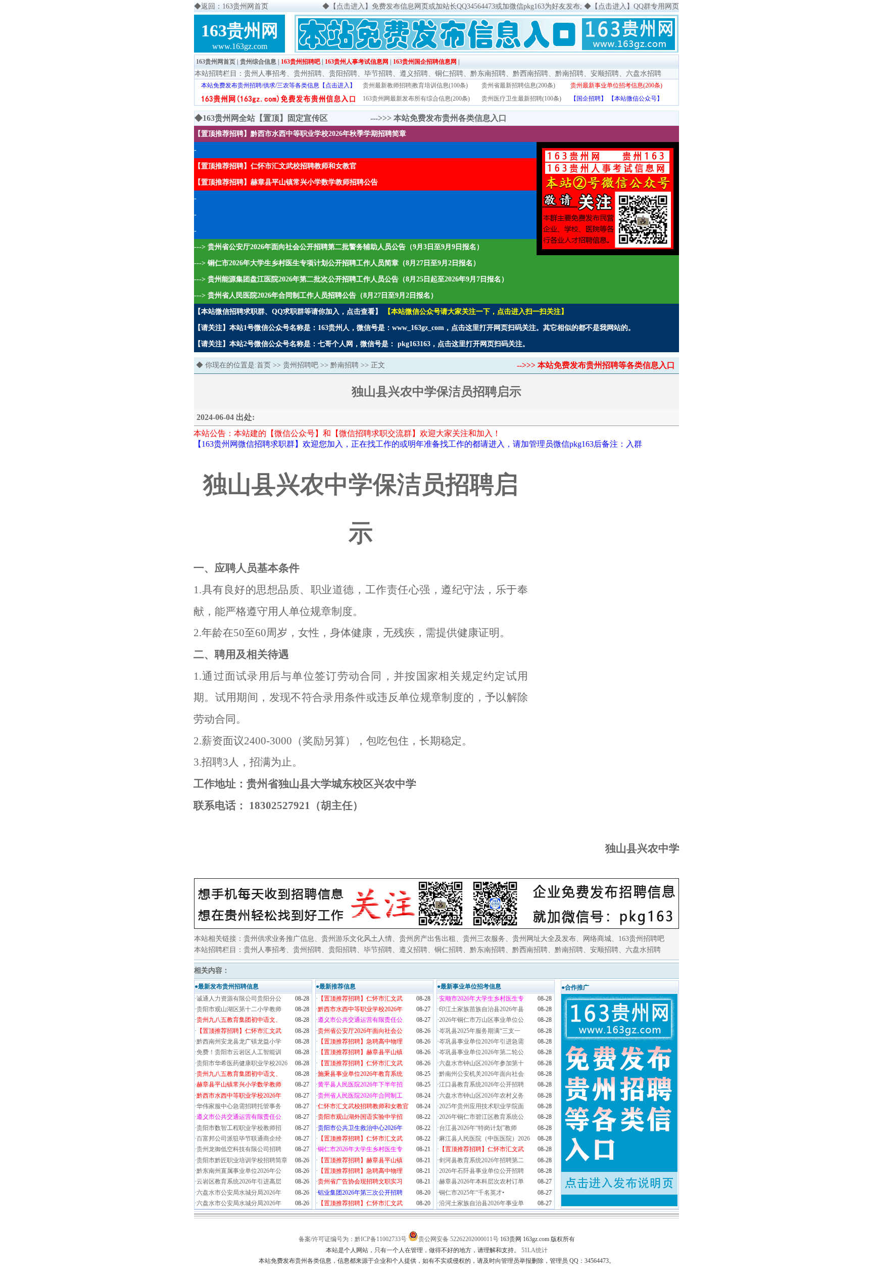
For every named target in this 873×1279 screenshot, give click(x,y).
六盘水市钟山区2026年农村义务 (481, 1095)
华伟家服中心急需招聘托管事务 (239, 1106)
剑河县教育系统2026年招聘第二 (481, 1160)
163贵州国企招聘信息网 (425, 61)
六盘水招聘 (643, 73)
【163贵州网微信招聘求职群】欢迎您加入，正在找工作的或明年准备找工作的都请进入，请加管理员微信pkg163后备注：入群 (417, 444)
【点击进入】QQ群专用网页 (635, 6)
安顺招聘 (605, 73)
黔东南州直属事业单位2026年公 (239, 1170)
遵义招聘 (414, 73)
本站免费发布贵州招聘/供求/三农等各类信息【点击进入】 (278, 85)
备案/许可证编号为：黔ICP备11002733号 (353, 1239)
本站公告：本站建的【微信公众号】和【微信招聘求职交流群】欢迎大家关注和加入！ (347, 433)
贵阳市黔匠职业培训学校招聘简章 (242, 1160)
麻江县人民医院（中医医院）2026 (484, 1138)
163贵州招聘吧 (300, 61)
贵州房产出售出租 (427, 938)
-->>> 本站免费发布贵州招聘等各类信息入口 (596, 365)
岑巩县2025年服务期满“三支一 (479, 1030)
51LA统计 (534, 1250)
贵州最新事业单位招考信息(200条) (616, 85)
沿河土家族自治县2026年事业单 (481, 1203)
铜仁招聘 (449, 73)
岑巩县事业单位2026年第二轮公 (481, 1052)
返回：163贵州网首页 (234, 6)
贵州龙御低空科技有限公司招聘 (239, 1149)
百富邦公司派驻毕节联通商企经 (239, 1138)
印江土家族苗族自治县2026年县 (481, 1009)
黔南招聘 (569, 73)
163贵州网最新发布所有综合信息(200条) (416, 98)
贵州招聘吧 (300, 365)
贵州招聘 (308, 73)
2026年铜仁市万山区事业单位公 (481, 1019)
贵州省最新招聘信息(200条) (518, 85)
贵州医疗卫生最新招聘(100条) (521, 98)
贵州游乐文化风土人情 (356, 938)
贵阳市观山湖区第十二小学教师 (239, 1009)
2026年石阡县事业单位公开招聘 (481, 1170)
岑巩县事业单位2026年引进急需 (481, 1041)
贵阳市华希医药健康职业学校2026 (242, 1063)
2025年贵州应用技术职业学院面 (481, 1106)
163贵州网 (239, 30)
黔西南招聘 (530, 73)
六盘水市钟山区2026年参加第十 (481, 1063)
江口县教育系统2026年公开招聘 (481, 1084)
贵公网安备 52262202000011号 (458, 1239)
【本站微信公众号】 (635, 98)
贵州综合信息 (258, 61)
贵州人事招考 (265, 73)
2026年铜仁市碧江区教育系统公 (481, 1116)
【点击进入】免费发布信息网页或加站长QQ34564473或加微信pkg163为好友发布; (455, 6)
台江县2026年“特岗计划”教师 (478, 1127)
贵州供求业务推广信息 (279, 938)
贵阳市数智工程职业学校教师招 (239, 1127)
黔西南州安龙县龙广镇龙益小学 (239, 1041)
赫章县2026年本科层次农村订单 (481, 1181)
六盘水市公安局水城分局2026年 (239, 1192)
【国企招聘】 (588, 98)
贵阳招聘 (343, 73)
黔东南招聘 (488, 73)
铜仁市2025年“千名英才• (471, 1192)
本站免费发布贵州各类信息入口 (450, 118)
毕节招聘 (378, 73)
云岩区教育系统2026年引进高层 (239, 1181)
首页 (264, 365)
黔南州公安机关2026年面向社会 (481, 1073)
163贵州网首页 (215, 61)
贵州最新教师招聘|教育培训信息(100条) (415, 85)
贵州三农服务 (484, 938)
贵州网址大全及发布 (544, 938)
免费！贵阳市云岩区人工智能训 (239, 1052)
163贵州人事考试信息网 (357, 61)
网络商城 (597, 938)
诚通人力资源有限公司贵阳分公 (239, 998)
